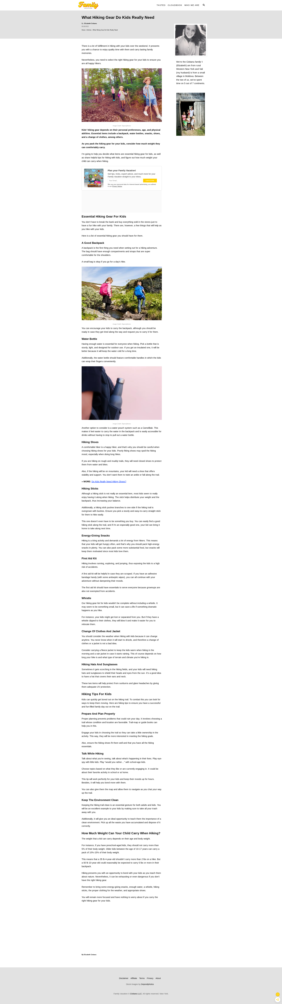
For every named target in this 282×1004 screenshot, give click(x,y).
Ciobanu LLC (136, 994)
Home (83, 30)
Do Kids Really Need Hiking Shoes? (109, 481)
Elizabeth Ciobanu (90, 23)
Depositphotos (147, 984)
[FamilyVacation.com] (95, 5)
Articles (89, 30)
